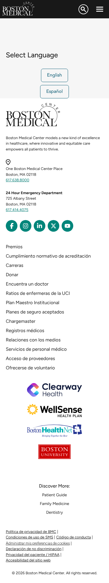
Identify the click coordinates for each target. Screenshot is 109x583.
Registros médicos (25, 330)
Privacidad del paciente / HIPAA (33, 555)
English (54, 75)
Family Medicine (54, 503)
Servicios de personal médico (36, 349)
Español (54, 91)
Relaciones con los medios (33, 340)
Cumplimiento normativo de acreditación (48, 256)
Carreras (14, 265)
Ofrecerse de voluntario (30, 368)
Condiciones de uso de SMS (29, 537)
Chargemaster (20, 321)
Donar (12, 274)
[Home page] (33, 125)
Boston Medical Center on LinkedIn (39, 226)
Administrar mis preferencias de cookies (38, 543)
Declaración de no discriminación (34, 549)
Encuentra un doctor (27, 284)
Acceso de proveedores (30, 358)
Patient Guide (54, 494)
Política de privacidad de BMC (31, 532)
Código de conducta (73, 537)
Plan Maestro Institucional (32, 302)
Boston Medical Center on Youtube (67, 226)
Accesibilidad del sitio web (28, 560)
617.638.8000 (17, 180)
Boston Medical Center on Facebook (11, 226)
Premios (14, 246)
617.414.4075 (17, 210)
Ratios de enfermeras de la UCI (38, 293)
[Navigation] (100, 9)
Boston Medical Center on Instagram (25, 226)
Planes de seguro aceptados (35, 312)
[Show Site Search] (83, 9)
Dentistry (54, 512)
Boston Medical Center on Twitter (53, 226)
